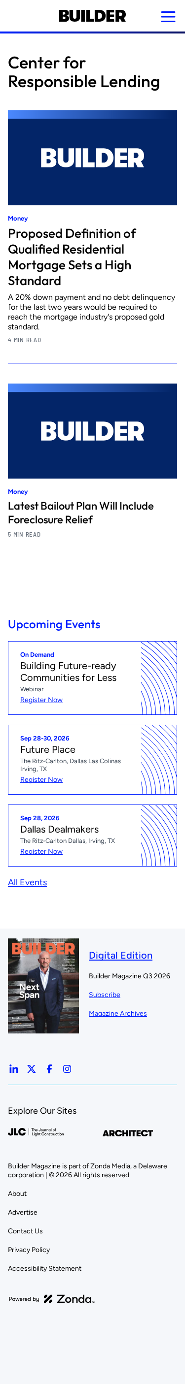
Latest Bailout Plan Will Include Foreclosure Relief (81, 512)
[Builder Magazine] (92, 16)
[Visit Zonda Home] (52, 1298)
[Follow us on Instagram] (67, 1069)
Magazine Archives (118, 1013)
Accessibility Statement (44, 1268)
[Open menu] (168, 17)
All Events (27, 882)
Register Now (41, 700)
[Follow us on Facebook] (49, 1069)
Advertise (22, 1212)
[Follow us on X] (31, 1069)
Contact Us (25, 1231)
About (17, 1194)
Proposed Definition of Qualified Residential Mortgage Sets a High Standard (72, 257)
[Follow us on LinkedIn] (14, 1069)
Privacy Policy (29, 1250)
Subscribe (104, 995)
